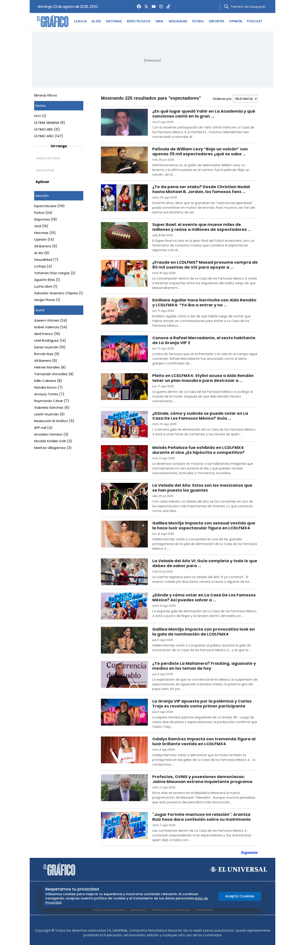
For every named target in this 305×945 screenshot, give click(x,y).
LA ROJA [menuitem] (80, 21)
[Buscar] (226, 6)
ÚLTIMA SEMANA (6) (49, 122)
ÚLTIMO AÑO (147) (48, 136)
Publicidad (204, 909)
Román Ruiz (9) (46, 353)
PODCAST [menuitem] (254, 21)
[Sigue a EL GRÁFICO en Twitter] (150, 923)
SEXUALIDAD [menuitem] (178, 21)
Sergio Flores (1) (47, 299)
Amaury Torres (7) (49, 394)
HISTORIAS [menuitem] (114, 21)
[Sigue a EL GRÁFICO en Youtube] (157, 923)
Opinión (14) (44, 239)
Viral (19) (41, 226)
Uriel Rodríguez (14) (50, 340)
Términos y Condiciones (171, 909)
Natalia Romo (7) (48, 387)
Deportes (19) (45, 219)
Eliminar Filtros (45, 95)
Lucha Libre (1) (45, 286)
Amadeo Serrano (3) (51, 434)
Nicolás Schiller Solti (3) (53, 441)
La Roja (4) (43, 266)
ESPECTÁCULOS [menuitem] (138, 21)
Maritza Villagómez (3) (53, 447)
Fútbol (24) (43, 212)
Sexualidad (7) (46, 259)
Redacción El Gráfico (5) (54, 421)
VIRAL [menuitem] (159, 21)
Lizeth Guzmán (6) (49, 414)
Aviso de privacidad (109, 909)
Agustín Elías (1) (47, 279)
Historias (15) (45, 232)
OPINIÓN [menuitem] (235, 21)
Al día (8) (41, 252)
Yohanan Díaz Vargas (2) (54, 273)
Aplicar (42, 181)
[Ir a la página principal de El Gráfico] (52, 21)
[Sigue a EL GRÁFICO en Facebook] (147, 923)
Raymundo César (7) (51, 400)
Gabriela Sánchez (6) (51, 407)
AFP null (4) (43, 427)
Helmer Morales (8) (50, 367)
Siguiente (249, 852)
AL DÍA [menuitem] (96, 21)
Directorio (138, 909)
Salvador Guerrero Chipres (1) (58, 293)
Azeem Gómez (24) (50, 320)
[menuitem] (138, 6)
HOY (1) (40, 116)
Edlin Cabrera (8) (48, 380)
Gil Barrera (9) (45, 246)
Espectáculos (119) (49, 206)
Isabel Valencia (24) (50, 327)
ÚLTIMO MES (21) (47, 129)
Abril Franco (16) (47, 333)
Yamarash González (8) (54, 374)
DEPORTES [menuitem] (216, 21)
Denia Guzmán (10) (50, 347)
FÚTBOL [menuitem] (198, 21)
